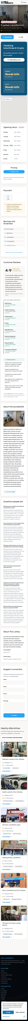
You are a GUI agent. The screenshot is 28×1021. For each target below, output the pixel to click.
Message (5, 701)
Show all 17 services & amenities (14, 252)
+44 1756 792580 (10, 492)
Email (4, 686)
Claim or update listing (6, 975)
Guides (2, 971)
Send (15, 715)
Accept (8, 1012)
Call (22, 37)
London (3, 988)
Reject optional (20, 1012)
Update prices (15, 171)
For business (4, 973)
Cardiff (2, 999)
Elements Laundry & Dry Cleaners (13, 759)
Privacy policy (4, 981)
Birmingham (4, 991)
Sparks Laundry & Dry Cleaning (12, 792)
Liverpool (3, 1001)
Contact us (3, 977)
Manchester (4, 993)
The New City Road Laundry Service (11, 924)
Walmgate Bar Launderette (11, 857)
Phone (5, 693)
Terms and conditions (6, 979)
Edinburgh (3, 995)
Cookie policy (4, 983)
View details (6, 771)
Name (5, 679)
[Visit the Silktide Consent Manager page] (24, 1016)
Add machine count (14, 60)
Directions (8, 37)
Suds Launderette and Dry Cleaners (13, 890)
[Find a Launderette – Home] (7, 2)
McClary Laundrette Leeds (11, 825)
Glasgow (3, 997)
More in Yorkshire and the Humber (12, 737)
